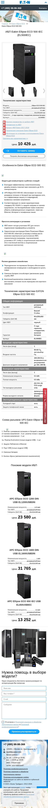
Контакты (43, 8)
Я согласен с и (21, 724)
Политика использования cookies (16, 777)
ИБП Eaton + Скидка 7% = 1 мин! (45, 406)
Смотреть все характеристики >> (15, 138)
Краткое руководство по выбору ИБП (20, 122)
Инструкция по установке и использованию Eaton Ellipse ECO (25, 134)
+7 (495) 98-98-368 (11, 8)
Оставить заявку (26, 151)
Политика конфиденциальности (15, 769)
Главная (5, 24)
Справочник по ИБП (13, 125)
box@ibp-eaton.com (13, 752)
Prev (4, 91)
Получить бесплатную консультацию (24, 156)
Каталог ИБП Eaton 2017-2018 (17, 128)
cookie (22, 787)
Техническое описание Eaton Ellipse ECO (22, 130)
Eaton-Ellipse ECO (18, 24)
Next (44, 91)
